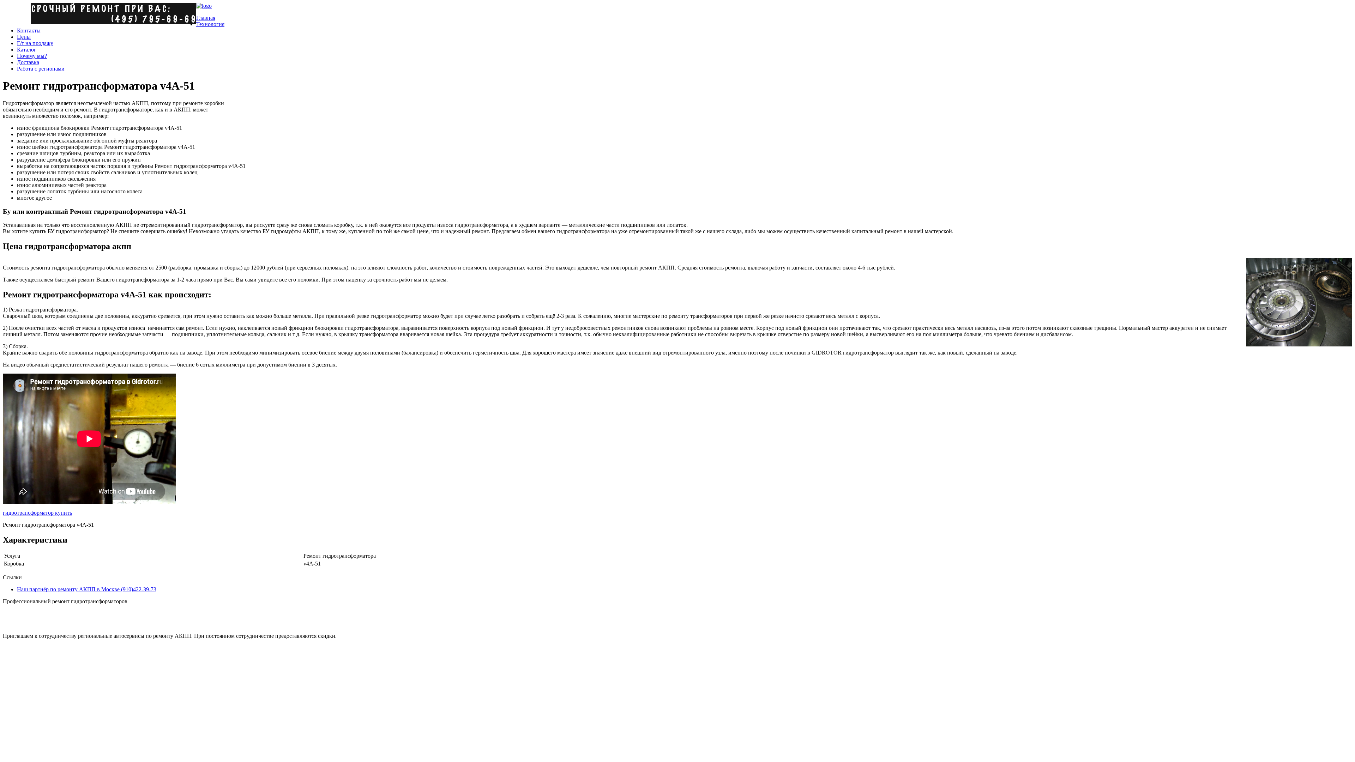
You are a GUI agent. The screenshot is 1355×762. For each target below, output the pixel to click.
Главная (205, 18)
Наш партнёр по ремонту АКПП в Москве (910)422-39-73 (86, 589)
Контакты (29, 31)
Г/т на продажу (35, 43)
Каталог (26, 50)
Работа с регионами (41, 69)
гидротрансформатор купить (37, 513)
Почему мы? (32, 56)
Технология (210, 24)
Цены (24, 37)
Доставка (28, 62)
